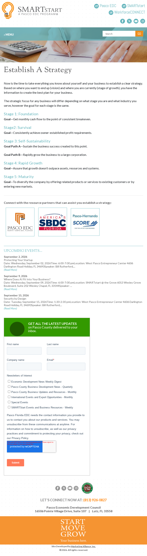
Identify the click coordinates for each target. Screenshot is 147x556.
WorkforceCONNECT (129, 12)
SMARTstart (135, 6)
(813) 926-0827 (95, 500)
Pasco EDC (107, 6)
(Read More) (10, 269)
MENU (9, 34)
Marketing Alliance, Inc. (83, 546)
